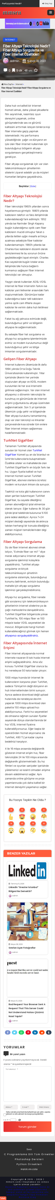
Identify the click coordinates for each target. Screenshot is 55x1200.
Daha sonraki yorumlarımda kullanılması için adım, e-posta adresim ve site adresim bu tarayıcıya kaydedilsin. (28, 1113)
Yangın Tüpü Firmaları (34, 1194)
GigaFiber (10, 454)
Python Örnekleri (29, 1164)
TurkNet (37, 450)
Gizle (32, 186)
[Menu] (50, 12)
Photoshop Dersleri (29, 1159)
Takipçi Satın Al (39, 1187)
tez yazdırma (35, 1192)
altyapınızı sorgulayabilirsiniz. (22, 635)
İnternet (10, 40)
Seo (29, 1149)
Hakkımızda (29, 1169)
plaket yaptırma (36, 1189)
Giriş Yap (48, 3)
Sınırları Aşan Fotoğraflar (22, 947)
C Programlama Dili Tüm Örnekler (29, 1154)
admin (15, 895)
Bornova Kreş (27, 1197)
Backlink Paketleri (17, 1187)
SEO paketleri (17, 1189)
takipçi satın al (16, 1192)
